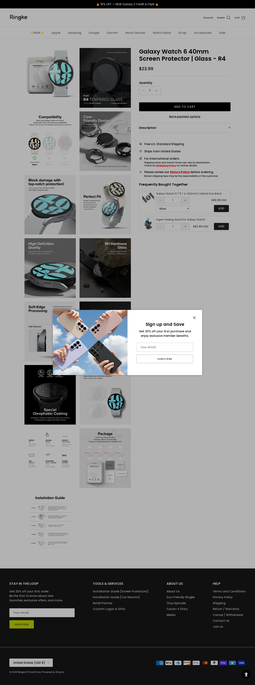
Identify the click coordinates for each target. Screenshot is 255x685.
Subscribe (164, 359)
